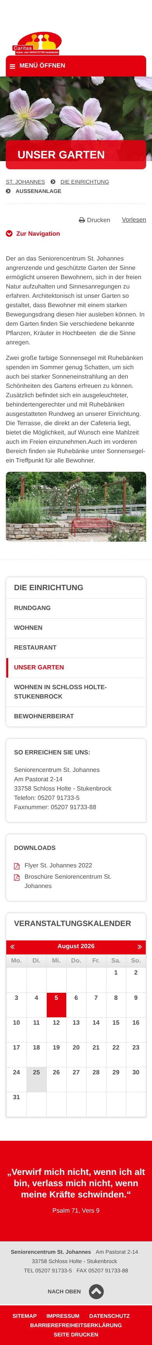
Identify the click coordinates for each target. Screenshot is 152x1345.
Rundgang (32, 608)
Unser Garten (39, 667)
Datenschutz (109, 1316)
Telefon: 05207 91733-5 (47, 798)
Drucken (98, 220)
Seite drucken (76, 1334)
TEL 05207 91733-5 (48, 1270)
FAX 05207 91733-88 (102, 1270)
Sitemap (24, 1316)
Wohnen (28, 628)
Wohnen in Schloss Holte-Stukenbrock (60, 692)
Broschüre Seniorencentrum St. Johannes (68, 882)
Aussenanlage (38, 191)
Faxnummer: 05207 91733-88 (55, 807)
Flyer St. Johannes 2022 (58, 865)
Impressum (63, 1316)
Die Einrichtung (84, 181)
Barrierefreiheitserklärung (76, 1325)
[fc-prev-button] (12, 947)
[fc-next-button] (140, 947)
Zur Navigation (38, 234)
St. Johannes (25, 181)
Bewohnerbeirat (44, 716)
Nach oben (64, 1291)
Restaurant (35, 648)
